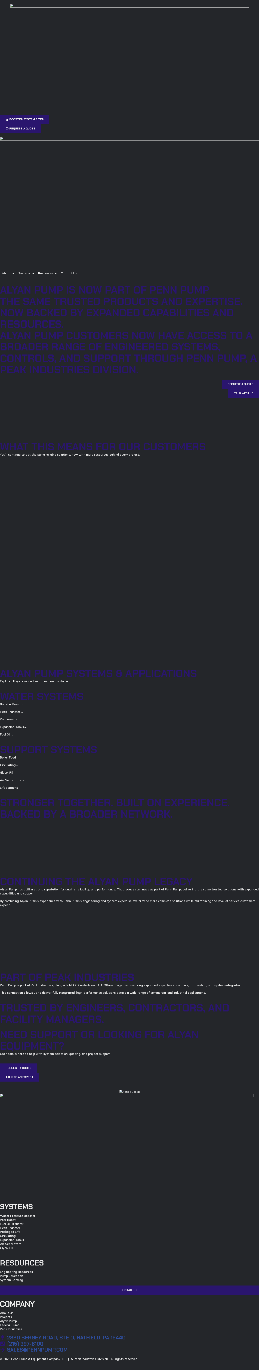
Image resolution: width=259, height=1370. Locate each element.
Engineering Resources (16, 1272)
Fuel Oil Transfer (12, 1224)
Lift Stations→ (10, 787)
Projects (6, 1317)
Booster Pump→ (11, 704)
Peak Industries (11, 1329)
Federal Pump (9, 1325)
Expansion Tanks (12, 1240)
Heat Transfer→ (11, 712)
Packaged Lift (10, 1232)
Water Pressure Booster (17, 1216)
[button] (8, 273)
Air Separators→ (12, 780)
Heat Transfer (10, 1228)
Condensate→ (10, 719)
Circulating (8, 1236)
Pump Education (11, 1276)
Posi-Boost (8, 1220)
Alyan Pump (8, 1321)
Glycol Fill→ (8, 772)
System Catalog (11, 1280)
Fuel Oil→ (6, 734)
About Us (7, 1313)
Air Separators (10, 1244)
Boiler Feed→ (9, 757)
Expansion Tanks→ (13, 727)
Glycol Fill (6, 1248)
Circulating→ (9, 765)
